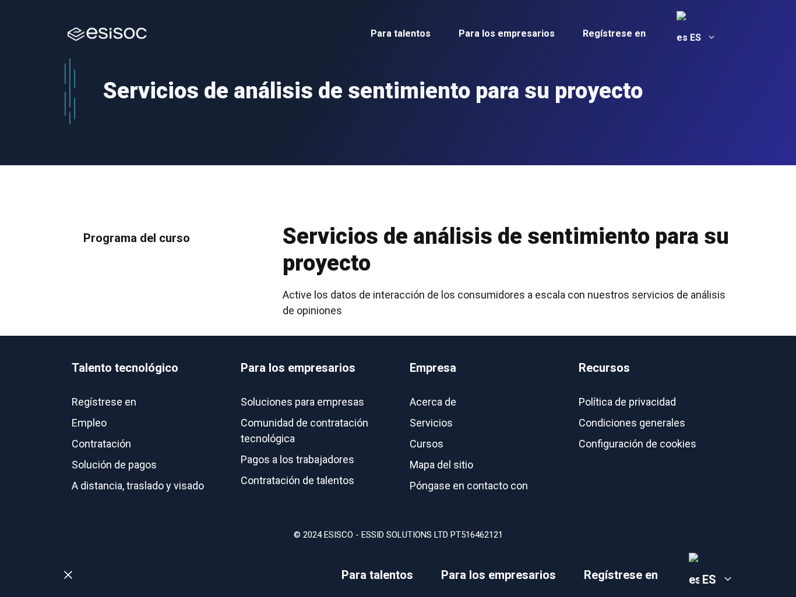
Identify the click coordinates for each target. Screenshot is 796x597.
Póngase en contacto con (469, 485)
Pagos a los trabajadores (297, 459)
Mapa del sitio (441, 465)
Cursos (426, 444)
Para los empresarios (507, 33)
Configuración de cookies (637, 444)
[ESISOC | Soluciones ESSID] (106, 33)
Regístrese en (614, 33)
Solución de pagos (114, 465)
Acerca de (433, 402)
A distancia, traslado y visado (138, 485)
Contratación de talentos (297, 480)
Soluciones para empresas (302, 402)
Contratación (101, 444)
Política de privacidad (627, 402)
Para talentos (401, 33)
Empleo (89, 423)
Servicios (431, 423)
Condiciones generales (632, 423)
